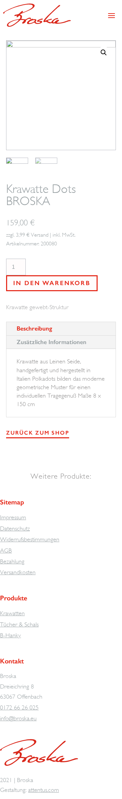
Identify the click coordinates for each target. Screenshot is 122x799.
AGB (6, 550)
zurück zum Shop (37, 433)
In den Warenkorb (51, 283)
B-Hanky (10, 635)
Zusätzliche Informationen (51, 342)
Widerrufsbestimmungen (29, 539)
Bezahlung (12, 561)
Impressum (13, 517)
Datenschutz (15, 528)
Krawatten (12, 613)
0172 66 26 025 (19, 707)
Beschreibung (34, 328)
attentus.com (43, 789)
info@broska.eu (18, 718)
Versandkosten (18, 572)
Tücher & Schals (19, 624)
